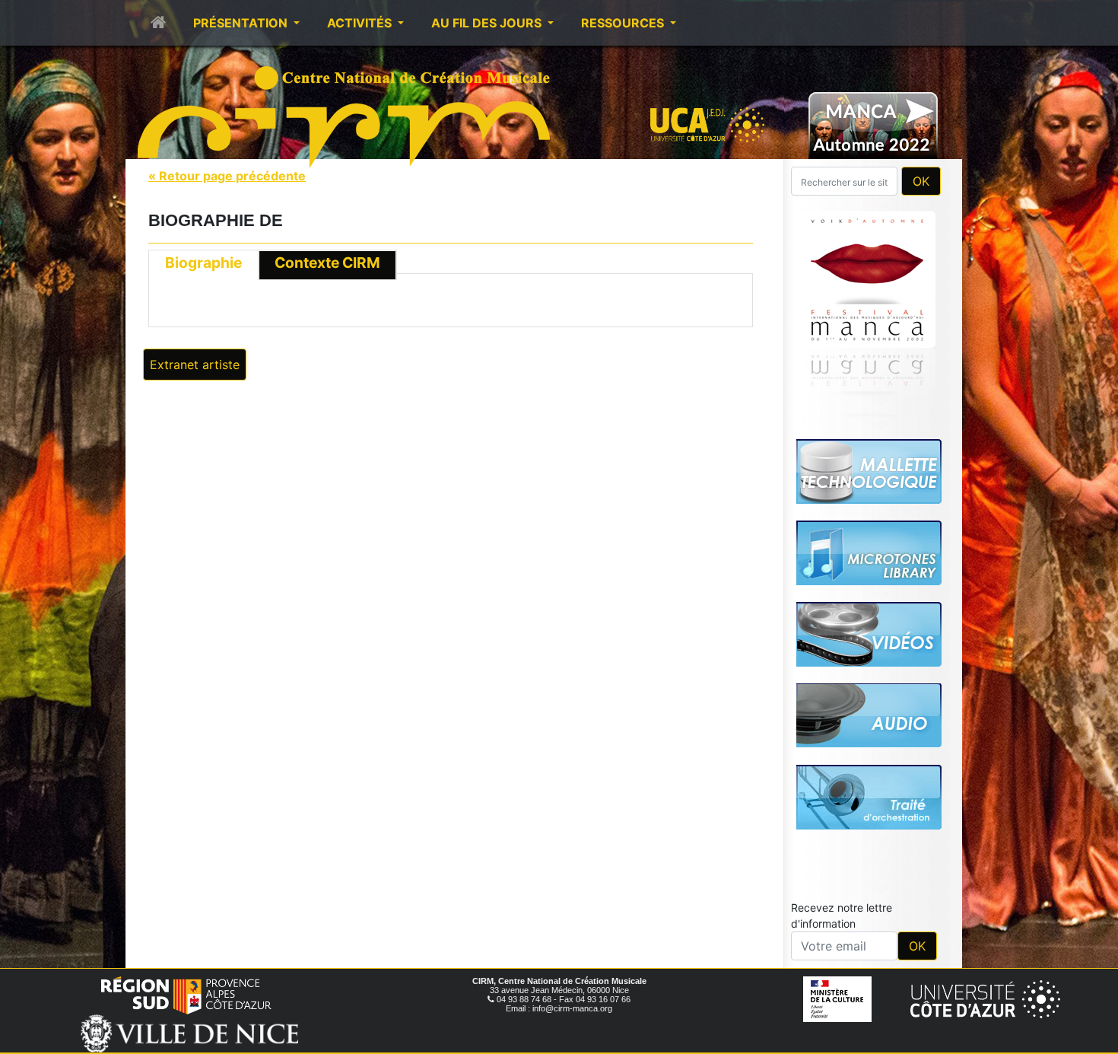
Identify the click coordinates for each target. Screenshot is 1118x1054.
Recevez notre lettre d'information (841, 915)
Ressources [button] (624, 22)
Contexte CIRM (327, 262)
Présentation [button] (242, 22)
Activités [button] (361, 22)
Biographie (203, 262)
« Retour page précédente (227, 175)
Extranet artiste (195, 364)
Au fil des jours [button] (488, 22)
